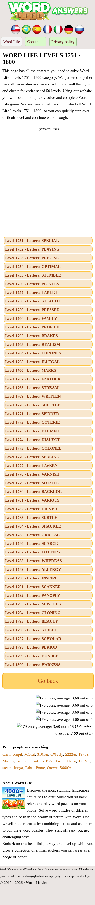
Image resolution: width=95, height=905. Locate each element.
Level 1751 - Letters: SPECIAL (32, 240)
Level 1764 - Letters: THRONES (33, 353)
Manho (8, 761)
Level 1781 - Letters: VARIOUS (32, 500)
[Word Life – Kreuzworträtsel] (68, 29)
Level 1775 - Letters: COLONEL (33, 448)
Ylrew (71, 761)
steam (7, 767)
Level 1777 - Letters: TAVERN (31, 465)
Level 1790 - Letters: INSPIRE (31, 578)
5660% (65, 767)
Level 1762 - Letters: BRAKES (31, 336)
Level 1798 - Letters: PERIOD (31, 647)
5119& (47, 761)
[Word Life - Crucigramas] (37, 29)
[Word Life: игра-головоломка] (79, 29)
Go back (48, 681)
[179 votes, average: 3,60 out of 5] (64, 698)
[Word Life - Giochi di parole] (58, 29)
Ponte (40, 767)
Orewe (52, 767)
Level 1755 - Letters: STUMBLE (33, 275)
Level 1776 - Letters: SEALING (32, 457)
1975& (83, 754)
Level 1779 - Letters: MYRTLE (32, 483)
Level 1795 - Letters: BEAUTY (31, 621)
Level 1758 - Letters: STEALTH (32, 301)
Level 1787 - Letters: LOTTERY (33, 552)
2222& (70, 754)
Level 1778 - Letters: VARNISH (32, 474)
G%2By (56, 754)
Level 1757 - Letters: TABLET (31, 292)
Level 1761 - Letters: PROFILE (32, 327)
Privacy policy (63, 42)
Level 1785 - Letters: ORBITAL (32, 535)
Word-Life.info (37, 883)
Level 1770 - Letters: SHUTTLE (32, 405)
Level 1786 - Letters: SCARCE (31, 543)
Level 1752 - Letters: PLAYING (32, 249)
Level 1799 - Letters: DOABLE (31, 656)
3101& (42, 754)
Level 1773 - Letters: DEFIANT (32, 431)
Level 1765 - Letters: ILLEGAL (32, 362)
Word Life (11, 42)
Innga (18, 767)
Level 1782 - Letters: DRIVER (31, 509)
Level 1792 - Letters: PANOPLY (32, 595)
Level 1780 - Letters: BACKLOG (33, 491)
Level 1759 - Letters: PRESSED (32, 310)
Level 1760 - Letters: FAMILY (31, 318)
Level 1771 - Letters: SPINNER (32, 413)
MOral (29, 754)
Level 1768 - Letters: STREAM (32, 387)
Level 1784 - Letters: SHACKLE (33, 526)
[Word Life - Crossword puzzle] (15, 29)
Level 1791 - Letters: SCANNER (33, 587)
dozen (59, 761)
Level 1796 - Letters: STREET (31, 630)
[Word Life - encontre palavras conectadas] (26, 29)
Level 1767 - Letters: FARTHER (33, 379)
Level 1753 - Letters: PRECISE (32, 258)
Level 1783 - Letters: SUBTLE (31, 517)
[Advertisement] (47, 182)
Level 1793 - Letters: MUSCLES (33, 604)
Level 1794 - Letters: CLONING (33, 613)
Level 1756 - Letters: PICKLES (32, 284)
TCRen (84, 761)
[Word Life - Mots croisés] (47, 29)
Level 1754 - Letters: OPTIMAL (33, 266)
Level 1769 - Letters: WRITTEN (33, 396)
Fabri (29, 767)
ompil (17, 754)
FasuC (34, 761)
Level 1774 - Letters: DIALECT (32, 439)
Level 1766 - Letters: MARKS (30, 370)
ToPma (21, 761)
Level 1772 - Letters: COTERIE (32, 422)
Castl (6, 754)
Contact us (35, 42)
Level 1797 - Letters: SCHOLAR (33, 638)
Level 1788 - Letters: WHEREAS (33, 561)
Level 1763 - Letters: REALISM (32, 344)
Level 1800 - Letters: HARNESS (32, 664)
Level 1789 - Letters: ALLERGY (33, 569)
